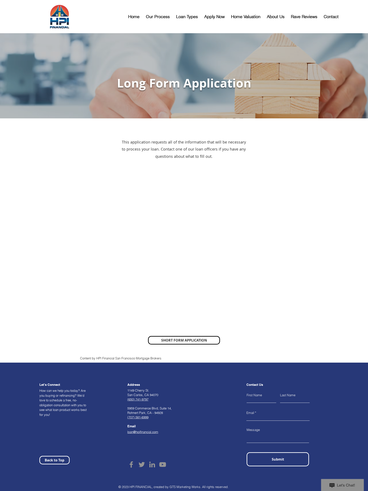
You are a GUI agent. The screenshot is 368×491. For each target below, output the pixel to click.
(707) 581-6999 (137, 417)
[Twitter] (142, 464)
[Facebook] (131, 464)
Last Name (287, 395)
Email (250, 412)
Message (253, 429)
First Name (254, 395)
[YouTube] (162, 464)
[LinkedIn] (152, 464)
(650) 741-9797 (137, 399)
